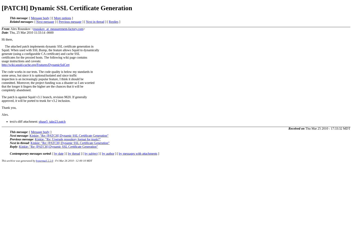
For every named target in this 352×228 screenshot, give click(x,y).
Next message (45, 21)
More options (62, 18)
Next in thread (95, 21)
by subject (91, 153)
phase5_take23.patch (52, 121)
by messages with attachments (138, 153)
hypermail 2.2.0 (44, 160)
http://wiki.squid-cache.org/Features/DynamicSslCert (35, 65)
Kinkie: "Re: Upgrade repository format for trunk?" (68, 139)
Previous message (70, 21)
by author (108, 153)
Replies (113, 21)
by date (59, 153)
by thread (74, 153)
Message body (40, 18)
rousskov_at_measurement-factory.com (58, 29)
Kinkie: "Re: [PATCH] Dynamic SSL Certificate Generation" (69, 135)
